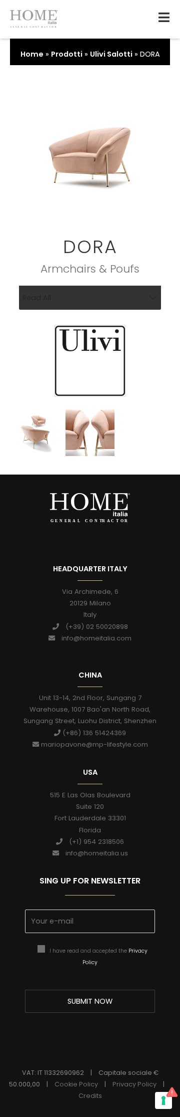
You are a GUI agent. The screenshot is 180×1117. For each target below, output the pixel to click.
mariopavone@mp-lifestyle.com (93, 744)
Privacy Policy (134, 1084)
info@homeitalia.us (93, 853)
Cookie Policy (76, 1084)
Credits (90, 1095)
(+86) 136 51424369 (93, 733)
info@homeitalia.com (93, 638)
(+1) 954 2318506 (93, 841)
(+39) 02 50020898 (93, 626)
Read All (36, 298)
